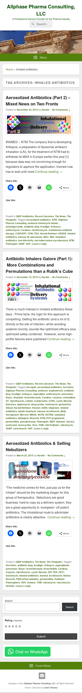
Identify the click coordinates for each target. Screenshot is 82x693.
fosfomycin (51, 404)
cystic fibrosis (64, 401)
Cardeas (25, 230)
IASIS (44, 407)
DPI (50, 572)
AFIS (54, 219)
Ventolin (10, 586)
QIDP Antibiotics (25, 216)
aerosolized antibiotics (38, 219)
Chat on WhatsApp (31, 651)
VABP (21, 243)
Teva (34, 425)
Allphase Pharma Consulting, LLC (41, 10)
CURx (52, 401)
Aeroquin (31, 387)
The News (60, 216)
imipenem (54, 407)
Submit (41, 636)
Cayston (57, 397)
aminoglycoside (14, 226)
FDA (36, 233)
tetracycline (24, 425)
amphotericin (56, 390)
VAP (28, 243)
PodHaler (60, 579)
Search (9, 601)
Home (9, 69)
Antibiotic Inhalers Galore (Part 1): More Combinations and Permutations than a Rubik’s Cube (39, 264)
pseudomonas (28, 421)
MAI (52, 237)
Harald (45, 109)
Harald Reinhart (48, 233)
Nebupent (23, 418)
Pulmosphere (13, 582)
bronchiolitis (50, 568)
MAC (46, 237)
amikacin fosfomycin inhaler (43, 223)
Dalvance (11, 404)
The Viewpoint (54, 561)
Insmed (22, 237)
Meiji (63, 411)
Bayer (9, 397)
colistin (29, 401)
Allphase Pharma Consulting (21, 390)
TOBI (41, 425)
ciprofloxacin (17, 401)
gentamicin (65, 404)
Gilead (9, 407)
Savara (70, 421)
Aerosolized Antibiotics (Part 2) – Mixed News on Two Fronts (38, 100)
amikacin (43, 390)
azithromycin (13, 230)
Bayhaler (18, 397)
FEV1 (61, 572)
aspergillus (39, 394)
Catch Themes (51, 687)
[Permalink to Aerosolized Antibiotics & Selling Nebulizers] (39, 482)
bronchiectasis (33, 397)
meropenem (12, 414)
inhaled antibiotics (29, 575)
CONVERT (21, 233)
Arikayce (56, 226)
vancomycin (20, 428)
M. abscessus (34, 237)
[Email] (42, 676)
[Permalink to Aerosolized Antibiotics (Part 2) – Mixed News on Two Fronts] (39, 137)
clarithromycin (39, 230)
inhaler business (27, 411)
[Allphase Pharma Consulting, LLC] (41, 52)
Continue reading (48, 171)
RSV (23, 582)
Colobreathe (40, 401)
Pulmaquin (11, 243)
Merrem (24, 414)
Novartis (34, 418)
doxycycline (37, 404)
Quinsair (60, 421)
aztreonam (67, 394)
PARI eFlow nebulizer (27, 579)
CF (7, 401)
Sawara (31, 582)
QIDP (52, 421)
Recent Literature (44, 216)
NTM (71, 240)
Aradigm (45, 226)
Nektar (67, 575)
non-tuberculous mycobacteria (51, 240)
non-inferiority (25, 240)
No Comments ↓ (61, 109)
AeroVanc (68, 387)
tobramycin (66, 425)
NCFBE (49, 414)
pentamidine (12, 421)
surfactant (11, 425)
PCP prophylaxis (55, 418)
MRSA (33, 414)
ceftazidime (69, 397)
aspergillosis (62, 565)
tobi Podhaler (52, 425)
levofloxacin (52, 411)
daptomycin (23, 404)
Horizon (36, 407)
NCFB (41, 414)
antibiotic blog (31, 226)
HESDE (62, 233)
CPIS (30, 233)
